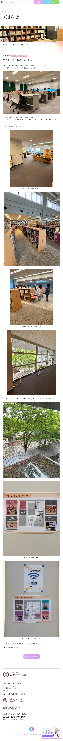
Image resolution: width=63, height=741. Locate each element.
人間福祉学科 (23, 56)
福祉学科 (14, 56)
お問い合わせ (6, 690)
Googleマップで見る (9, 686)
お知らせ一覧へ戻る (31, 656)
